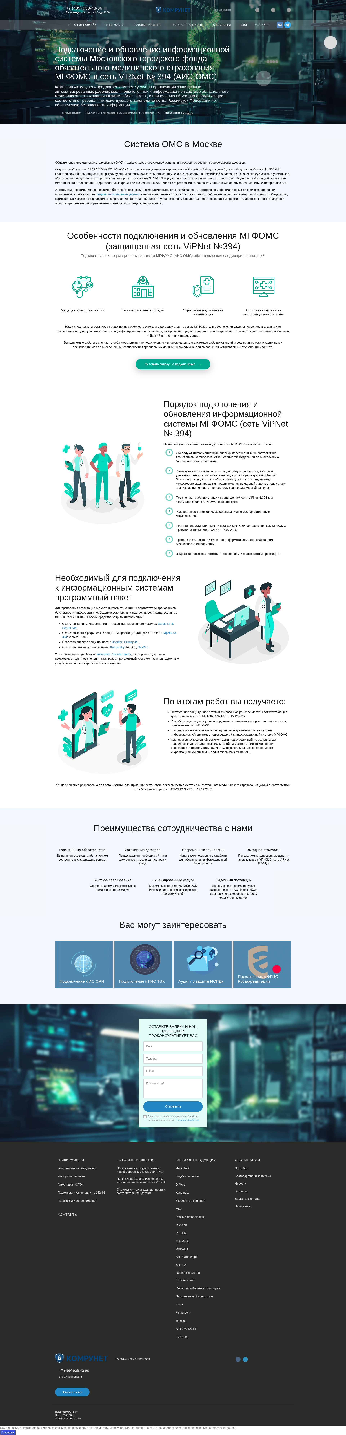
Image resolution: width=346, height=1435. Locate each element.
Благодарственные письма (253, 1176)
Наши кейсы (243, 1206)
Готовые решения (136, 1160)
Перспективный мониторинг (194, 1296)
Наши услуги (71, 1160)
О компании (247, 1160)
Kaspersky (117, 647)
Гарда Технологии (188, 1272)
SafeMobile (183, 1241)
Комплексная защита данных (77, 1168)
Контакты (68, 1214)
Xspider (117, 642)
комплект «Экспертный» (114, 654)
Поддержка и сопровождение (77, 1200)
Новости (240, 1183)
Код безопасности (188, 1176)
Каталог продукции (196, 1160)
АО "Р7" (181, 1265)
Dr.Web (143, 647)
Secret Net (69, 628)
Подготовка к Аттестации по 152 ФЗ (81, 1192)
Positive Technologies (190, 1216)
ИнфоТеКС (183, 1168)
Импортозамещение (71, 1176)
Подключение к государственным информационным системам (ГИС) (140, 1170)
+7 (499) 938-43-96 (84, 8)
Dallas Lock (166, 623)
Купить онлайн (185, 1280)
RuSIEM (181, 1233)
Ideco (179, 1304)
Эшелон (181, 1320)
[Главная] (57, 113)
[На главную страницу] (173, 9)
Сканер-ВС (131, 642)
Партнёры (242, 1168)
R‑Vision (181, 1225)
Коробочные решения (190, 1200)
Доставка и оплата (247, 1198)
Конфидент (183, 1312)
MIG (178, 1208)
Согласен (7, 1432)
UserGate (182, 1248)
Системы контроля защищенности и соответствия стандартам (141, 1191)
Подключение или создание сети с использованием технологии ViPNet (141, 1180)
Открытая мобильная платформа (198, 1288)
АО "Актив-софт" (187, 1256)
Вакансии (241, 1191)
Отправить (173, 1106)
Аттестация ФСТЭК (70, 1184)
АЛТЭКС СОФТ (186, 1328)
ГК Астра (182, 1336)
